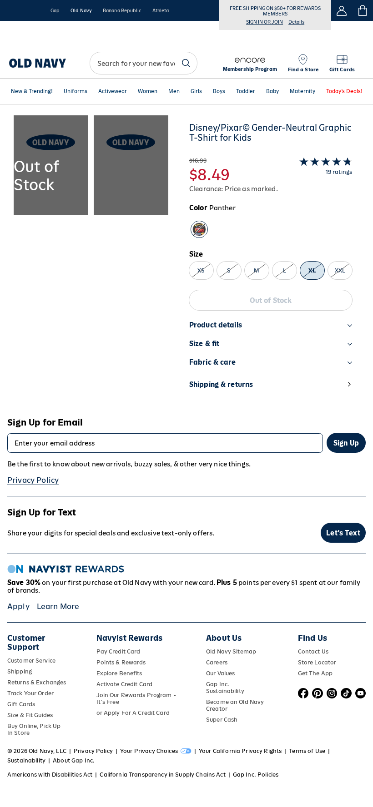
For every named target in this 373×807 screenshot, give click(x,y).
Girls (196, 91)
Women (147, 91)
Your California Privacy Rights (240, 751)
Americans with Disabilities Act (49, 774)
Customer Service (31, 660)
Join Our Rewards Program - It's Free (136, 698)
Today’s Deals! (344, 91)
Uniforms (75, 91)
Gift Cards (21, 704)
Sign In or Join (264, 22)
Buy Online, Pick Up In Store (33, 729)
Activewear (112, 91)
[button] (91, 260)
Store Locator (317, 662)
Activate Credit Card (124, 684)
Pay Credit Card (118, 651)
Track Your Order (30, 693)
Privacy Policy (33, 480)
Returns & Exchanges (36, 682)
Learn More (58, 606)
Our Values (220, 673)
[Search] (186, 63)
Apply (18, 606)
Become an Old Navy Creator (235, 705)
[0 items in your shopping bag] (362, 10)
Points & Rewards (121, 662)
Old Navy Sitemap (231, 651)
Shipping (19, 671)
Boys (219, 91)
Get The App (315, 673)
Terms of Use (307, 751)
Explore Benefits (119, 673)
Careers (216, 662)
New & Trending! (32, 91)
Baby (272, 91)
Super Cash (221, 719)
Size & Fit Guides (30, 715)
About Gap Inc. (74, 760)
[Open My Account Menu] (341, 10)
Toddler (245, 91)
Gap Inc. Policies (255, 774)
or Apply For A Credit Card (133, 712)
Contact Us (313, 651)
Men (174, 91)
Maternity (302, 91)
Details (296, 22)
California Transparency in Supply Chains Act (162, 774)
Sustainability (26, 760)
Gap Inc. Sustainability (225, 687)
